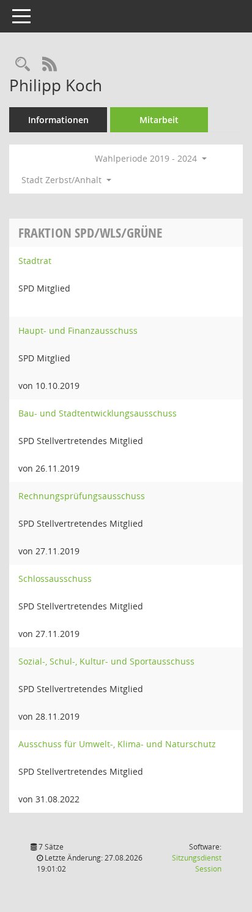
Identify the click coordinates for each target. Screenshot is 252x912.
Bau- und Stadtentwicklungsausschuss (97, 413)
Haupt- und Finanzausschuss (78, 330)
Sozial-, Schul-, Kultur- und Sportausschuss (106, 661)
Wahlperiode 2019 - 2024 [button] (147, 158)
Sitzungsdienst (196, 863)
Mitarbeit (159, 120)
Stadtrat (34, 260)
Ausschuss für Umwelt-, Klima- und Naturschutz (117, 744)
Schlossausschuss (55, 578)
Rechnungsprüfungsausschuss (81, 496)
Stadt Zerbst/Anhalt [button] (62, 180)
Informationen (58, 120)
